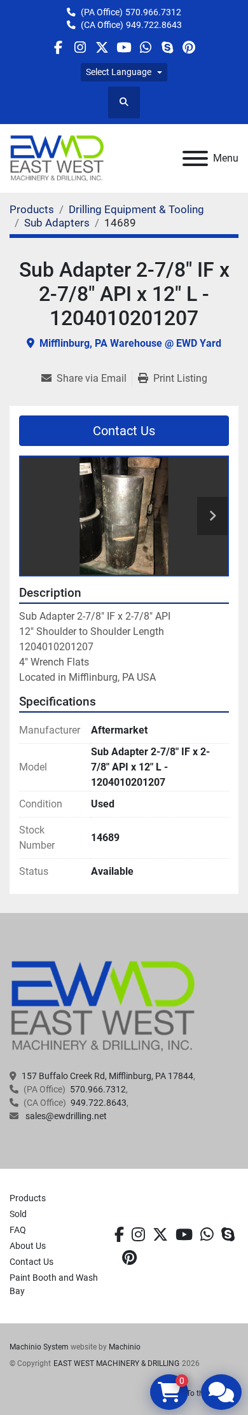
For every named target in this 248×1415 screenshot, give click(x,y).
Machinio (125, 1346)
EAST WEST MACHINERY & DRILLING (116, 1363)
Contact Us (124, 430)
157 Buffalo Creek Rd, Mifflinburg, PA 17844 (107, 1076)
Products (28, 1198)
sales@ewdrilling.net (65, 1116)
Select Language (118, 72)
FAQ (18, 1230)
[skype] (228, 1235)
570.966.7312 (153, 12)
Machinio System (39, 1346)
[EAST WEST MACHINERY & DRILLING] (103, 1006)
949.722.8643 (154, 25)
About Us (28, 1246)
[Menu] (195, 158)
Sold (18, 1214)
